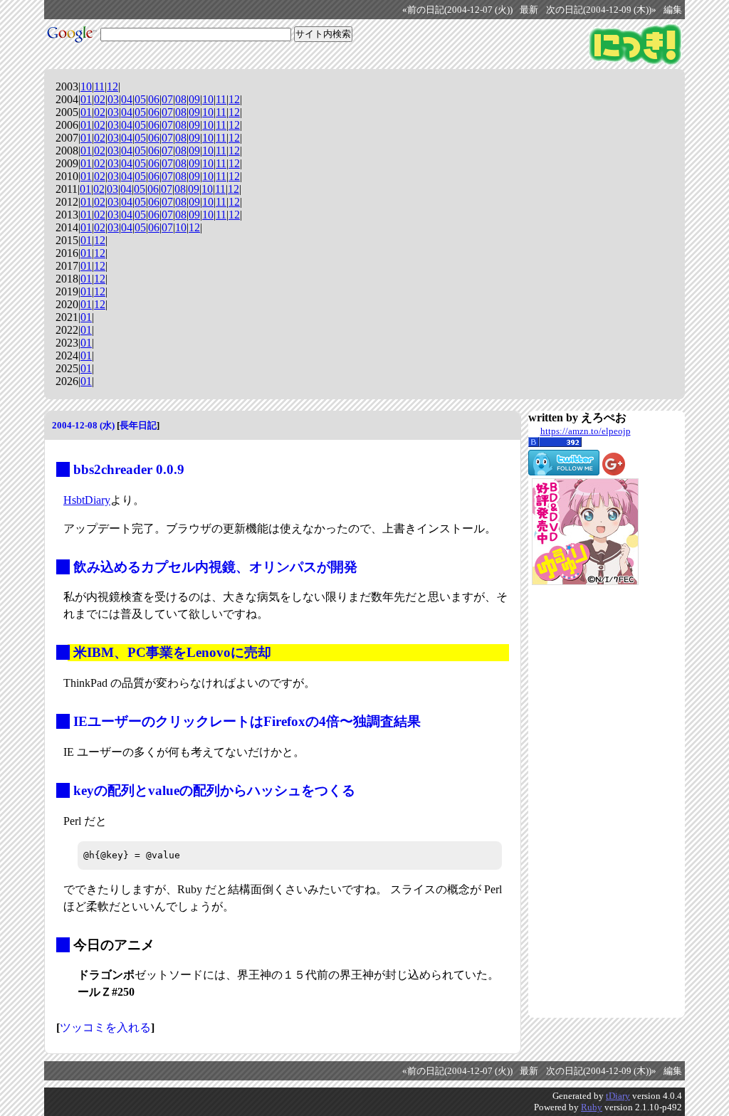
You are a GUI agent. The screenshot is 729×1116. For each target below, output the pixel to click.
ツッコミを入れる (105, 1027)
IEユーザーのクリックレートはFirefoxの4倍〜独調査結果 (247, 721)
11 (99, 86)
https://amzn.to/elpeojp (585, 431)
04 (126, 99)
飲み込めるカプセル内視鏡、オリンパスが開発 (215, 566)
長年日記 (138, 425)
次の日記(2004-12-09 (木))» (601, 10)
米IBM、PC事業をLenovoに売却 (172, 652)
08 (181, 99)
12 (112, 86)
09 (194, 99)
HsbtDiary (86, 500)
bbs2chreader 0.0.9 (128, 469)
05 (140, 99)
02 (99, 99)
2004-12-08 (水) (83, 425)
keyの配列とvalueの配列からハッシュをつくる (214, 790)
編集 (673, 10)
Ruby (591, 1107)
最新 (529, 10)
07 (167, 99)
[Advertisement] (585, 801)
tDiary (618, 1095)
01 (86, 99)
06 (153, 99)
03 (113, 99)
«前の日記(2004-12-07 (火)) (457, 10)
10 (86, 86)
